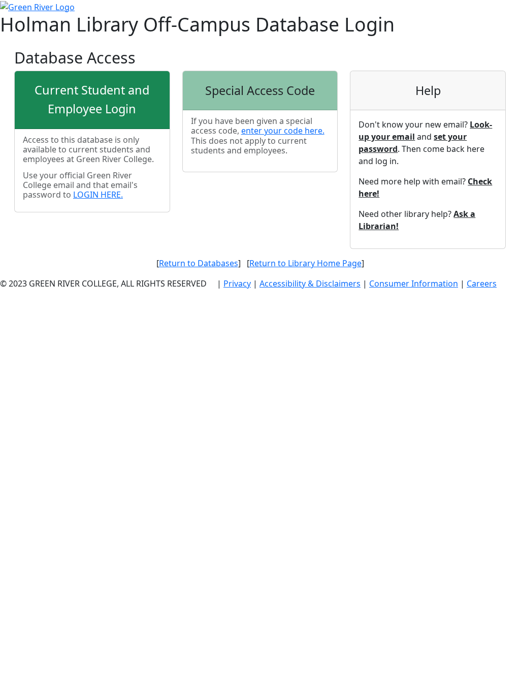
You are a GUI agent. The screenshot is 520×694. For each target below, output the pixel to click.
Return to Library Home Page (305, 263)
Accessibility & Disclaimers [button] (310, 283)
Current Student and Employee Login (92, 99)
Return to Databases (198, 263)
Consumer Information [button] (413, 283)
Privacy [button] (237, 283)
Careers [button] (482, 283)
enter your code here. (282, 130)
